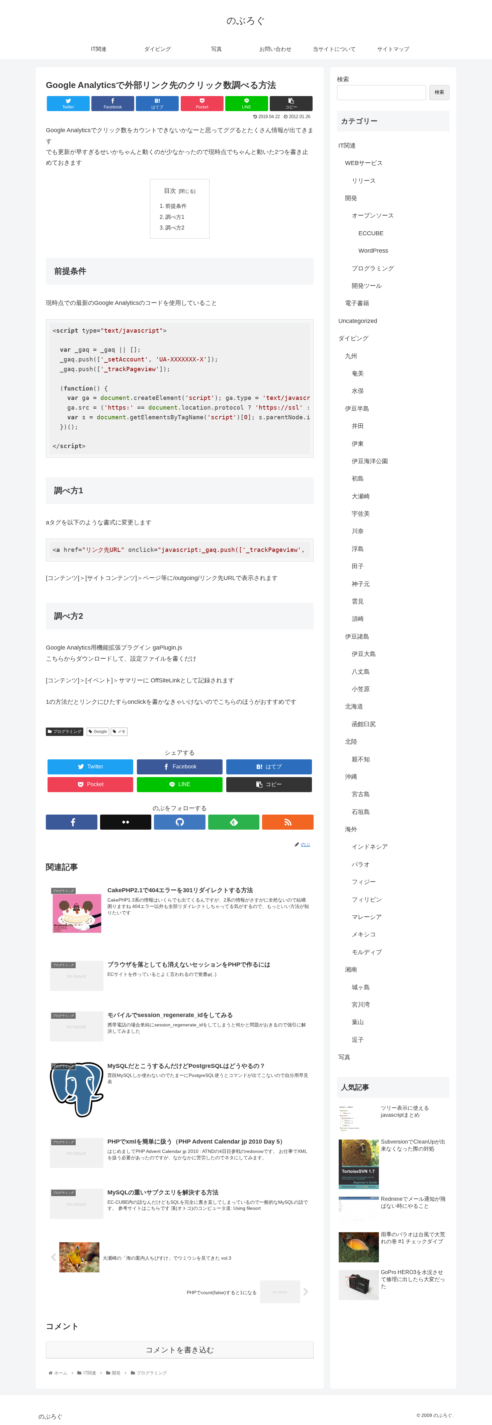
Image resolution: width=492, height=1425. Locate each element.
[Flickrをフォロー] (126, 822)
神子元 (361, 584)
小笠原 (361, 689)
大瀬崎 (361, 496)
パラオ (361, 864)
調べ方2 (174, 228)
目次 (170, 190)
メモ (121, 731)
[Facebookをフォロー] (71, 822)
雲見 (358, 601)
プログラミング (67, 731)
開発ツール (367, 285)
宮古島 (361, 794)
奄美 (358, 373)
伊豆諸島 (357, 636)
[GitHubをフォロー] (180, 822)
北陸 (351, 741)
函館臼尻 (364, 724)
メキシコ (364, 934)
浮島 (358, 549)
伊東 (358, 443)
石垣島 (361, 812)
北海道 (354, 706)
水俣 (358, 391)
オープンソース (373, 215)
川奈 (358, 531)
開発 (351, 198)
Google (100, 731)
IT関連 (347, 145)
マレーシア (367, 917)
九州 (351, 356)
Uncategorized (357, 321)
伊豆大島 (364, 654)
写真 (344, 1057)
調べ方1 (174, 217)
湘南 (351, 969)
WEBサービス (364, 163)
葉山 (358, 1022)
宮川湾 (361, 1004)
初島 (358, 478)
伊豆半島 (357, 408)
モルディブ (367, 952)
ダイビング (353, 338)
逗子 (358, 1039)
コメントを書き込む (180, 1350)
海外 (351, 829)
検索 (343, 79)
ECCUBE (371, 233)
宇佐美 (361, 513)
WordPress (373, 250)
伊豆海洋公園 (370, 461)
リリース (364, 180)
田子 (358, 566)
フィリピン (367, 899)
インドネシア (370, 846)
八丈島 (361, 671)
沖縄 (351, 776)
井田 (358, 426)
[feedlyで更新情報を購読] (234, 822)
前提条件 (176, 206)
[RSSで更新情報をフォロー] (288, 822)
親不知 (361, 759)
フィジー (364, 881)
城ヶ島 (361, 987)
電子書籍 (357, 303)
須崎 (358, 618)
